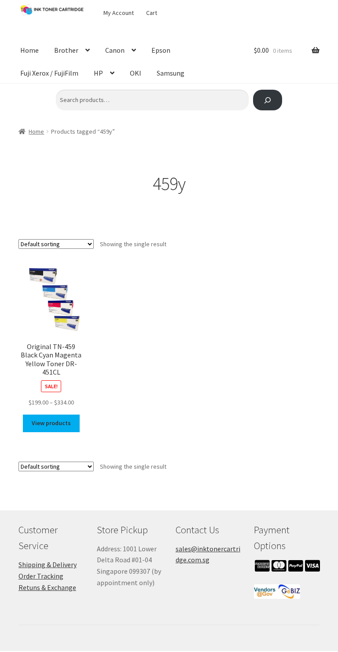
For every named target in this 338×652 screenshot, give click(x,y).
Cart (151, 13)
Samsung (170, 73)
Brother (66, 50)
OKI (135, 73)
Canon (115, 50)
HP (98, 73)
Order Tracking (40, 576)
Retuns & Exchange (47, 587)
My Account (118, 13)
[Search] (267, 100)
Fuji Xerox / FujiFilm (49, 73)
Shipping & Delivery (47, 564)
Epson (160, 50)
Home (29, 50)
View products (51, 423)
